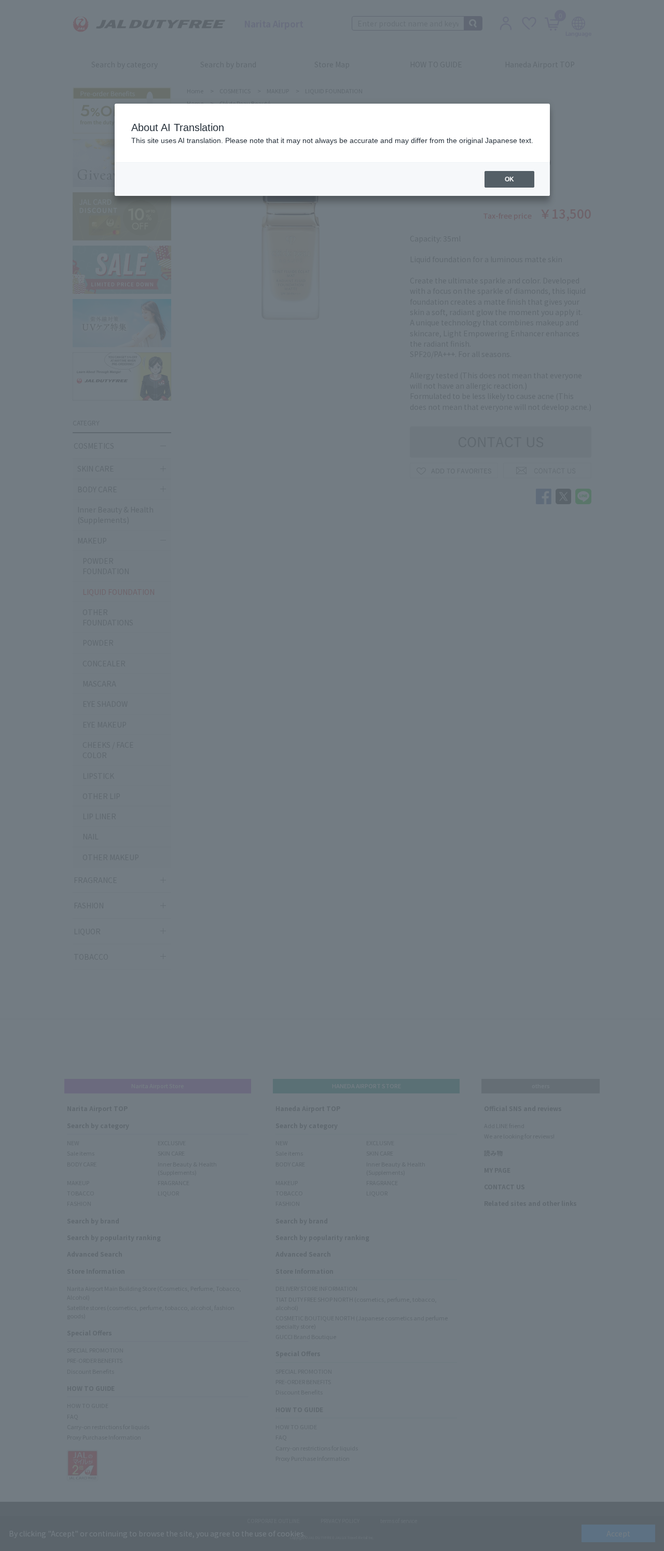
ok (509, 179)
